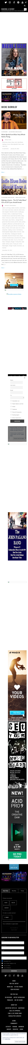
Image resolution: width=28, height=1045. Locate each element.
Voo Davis (19, 245)
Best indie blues (9, 210)
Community (14, 1023)
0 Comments (5, 148)
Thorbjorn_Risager (10, 241)
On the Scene (19, 1000)
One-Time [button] (5, 890)
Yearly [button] (22, 890)
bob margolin (5, 212)
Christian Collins (6, 214)
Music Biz (10, 987)
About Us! (14, 1005)
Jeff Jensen (10, 224)
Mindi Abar (7, 234)
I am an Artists (6, 965)
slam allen (10, 240)
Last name (3, 945)
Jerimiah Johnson (17, 224)
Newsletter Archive (15, 1016)
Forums (14, 1027)
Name (2, 940)
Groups (9, 1029)
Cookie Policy (7, 1039)
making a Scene (6, 144)
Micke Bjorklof (14, 144)
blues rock (14, 142)
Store (14, 1021)
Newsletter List (6, 961)
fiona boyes (5, 220)
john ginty (8, 225)
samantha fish (17, 237)
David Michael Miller (15, 216)
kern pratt (12, 228)
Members (21, 1027)
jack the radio (17, 222)
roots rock (4, 146)
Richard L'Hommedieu (10, 205)
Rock (19, 144)
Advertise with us (11, 1008)
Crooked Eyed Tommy (16, 214)
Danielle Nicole (6, 216)
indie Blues (20, 142)
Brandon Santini (14, 212)
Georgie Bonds (19, 220)
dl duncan (8, 218)
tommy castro (9, 244)
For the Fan (14, 994)
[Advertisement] (14, 27)
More (2, 172)
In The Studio (18, 987)
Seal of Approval (14, 1011)
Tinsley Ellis (18, 241)
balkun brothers (15, 208)
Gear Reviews (15, 989)
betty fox (16, 210)
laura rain (18, 228)
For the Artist (14, 983)
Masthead (21, 1008)
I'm (2, 955)
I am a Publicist (7, 967)
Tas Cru (16, 240)
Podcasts (10, 1000)
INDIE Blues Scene (20, 197)
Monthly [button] (14, 890)
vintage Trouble (13, 245)
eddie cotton (14, 218)
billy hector (21, 210)
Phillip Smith (8, 139)
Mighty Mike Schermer (15, 231)
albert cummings (6, 208)
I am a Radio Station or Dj (9, 963)
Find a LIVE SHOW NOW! (15, 1013)
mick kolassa (19, 230)
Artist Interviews (19, 997)
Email (2, 950)
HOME (14, 981)
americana (5, 142)
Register (15, 1029)
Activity (8, 1027)
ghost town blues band (8, 222)
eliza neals (21, 218)
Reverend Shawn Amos (13, 235)
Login (21, 1029)
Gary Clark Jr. (12, 220)
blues (9, 142)
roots (22, 144)
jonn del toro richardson (17, 225)
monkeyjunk (14, 234)
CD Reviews (4, 131)
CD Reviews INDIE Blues (15, 131)
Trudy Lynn (16, 244)
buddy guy (21, 212)
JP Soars (8, 228)
